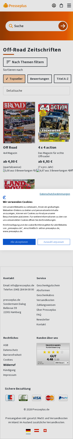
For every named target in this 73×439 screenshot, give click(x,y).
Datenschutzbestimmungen (55, 193)
